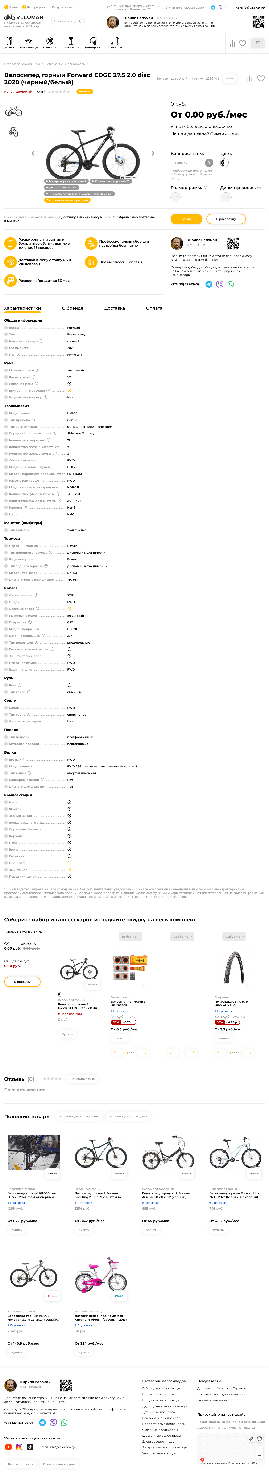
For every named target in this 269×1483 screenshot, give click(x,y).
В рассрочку (226, 219)
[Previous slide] (117, 1053)
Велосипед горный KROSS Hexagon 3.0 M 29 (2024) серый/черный (32, 1317)
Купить (186, 219)
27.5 (226, 197)
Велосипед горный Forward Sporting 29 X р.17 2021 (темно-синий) (98, 1195)
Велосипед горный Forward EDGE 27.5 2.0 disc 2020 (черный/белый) (78, 1006)
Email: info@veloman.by (57, 1447)
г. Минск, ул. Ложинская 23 (131, 9)
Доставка (204, 1388)
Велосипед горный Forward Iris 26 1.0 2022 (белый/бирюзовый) (234, 1195)
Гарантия (240, 1388)
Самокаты (115, 47)
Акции (14, 7)
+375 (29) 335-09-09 (250, 7)
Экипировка (94, 47)
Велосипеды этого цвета (128, 1116)
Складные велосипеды (160, 1430)
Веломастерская (20, 1464)
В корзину (22, 982)
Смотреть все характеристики (67, 200)
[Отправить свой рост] (209, 163)
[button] (33, 153)
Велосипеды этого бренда (80, 1116)
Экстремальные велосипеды (164, 1447)
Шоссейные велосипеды (161, 1436)
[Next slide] (143, 1053)
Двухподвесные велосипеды (164, 1406)
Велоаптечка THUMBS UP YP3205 (128, 1003)
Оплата (222, 1388)
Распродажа (36, 7)
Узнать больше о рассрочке (201, 126)
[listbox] (130, 936)
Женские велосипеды (159, 1453)
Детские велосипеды (158, 1412)
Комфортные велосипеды (162, 1418)
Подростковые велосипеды (164, 1424)
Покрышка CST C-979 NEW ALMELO (231, 1003)
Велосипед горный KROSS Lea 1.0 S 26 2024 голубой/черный (32, 1195)
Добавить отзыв (82, 1079)
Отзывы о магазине (212, 1400)
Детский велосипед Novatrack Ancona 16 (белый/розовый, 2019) (101, 1317)
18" (175, 197)
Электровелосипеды (158, 1441)
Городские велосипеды (160, 1400)
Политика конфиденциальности (222, 1394)
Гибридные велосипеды (161, 1388)
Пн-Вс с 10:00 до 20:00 (187, 7)
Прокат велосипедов (59, 1464)
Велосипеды (28, 47)
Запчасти (50, 47)
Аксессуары (71, 47)
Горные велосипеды (158, 1394)
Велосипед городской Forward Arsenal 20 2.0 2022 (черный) (166, 1195)
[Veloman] (23, 17)
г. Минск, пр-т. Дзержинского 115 (135, 6)
